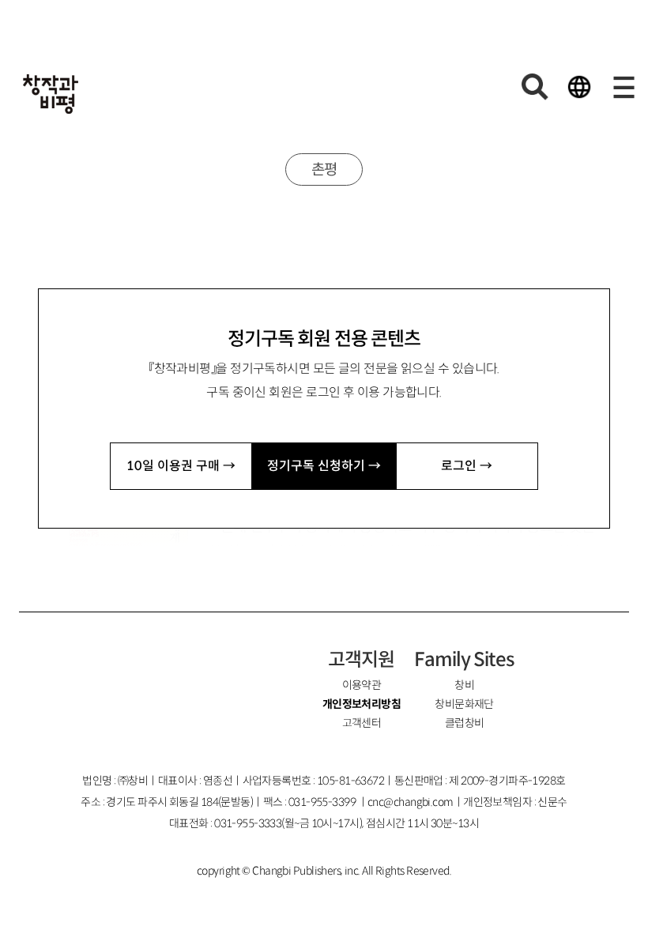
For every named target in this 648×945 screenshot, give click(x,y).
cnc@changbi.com (410, 802)
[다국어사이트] (579, 87)
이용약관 (362, 685)
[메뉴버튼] (623, 87)
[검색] (535, 87)
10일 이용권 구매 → (180, 465)
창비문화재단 (464, 704)
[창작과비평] (50, 94)
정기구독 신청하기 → (324, 465)
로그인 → (466, 465)
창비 (464, 685)
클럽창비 (464, 723)
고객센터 (362, 723)
